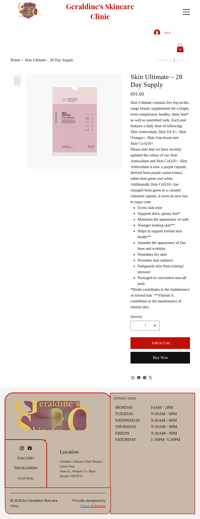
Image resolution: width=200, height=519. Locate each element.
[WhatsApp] (132, 377)
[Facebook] (138, 377)
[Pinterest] (144, 377)
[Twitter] (150, 377)
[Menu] (186, 12)
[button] (180, 48)
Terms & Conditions (26, 467)
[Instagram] (22, 448)
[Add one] (155, 325)
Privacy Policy (25, 457)
